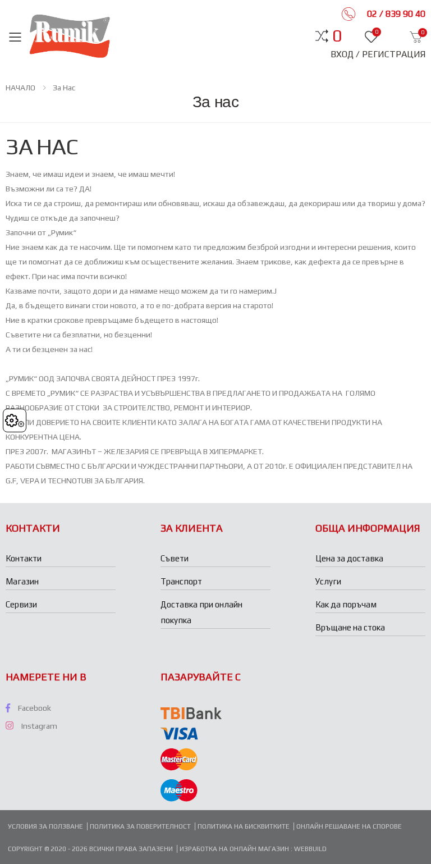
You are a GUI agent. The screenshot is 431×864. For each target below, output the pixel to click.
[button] (337, 36)
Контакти (24, 558)
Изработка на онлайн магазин (235, 849)
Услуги (328, 581)
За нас (64, 87)
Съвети (175, 558)
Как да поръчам (346, 604)
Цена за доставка (349, 558)
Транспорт (181, 581)
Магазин (22, 581)
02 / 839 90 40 (395, 13)
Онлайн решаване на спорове (349, 826)
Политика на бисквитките (244, 826)
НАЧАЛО (20, 87)
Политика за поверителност (140, 826)
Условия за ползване (45, 826)
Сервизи (21, 604)
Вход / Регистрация (378, 54)
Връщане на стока (350, 627)
